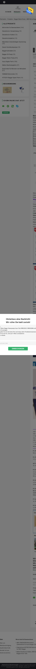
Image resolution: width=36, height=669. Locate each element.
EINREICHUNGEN (18, 349)
